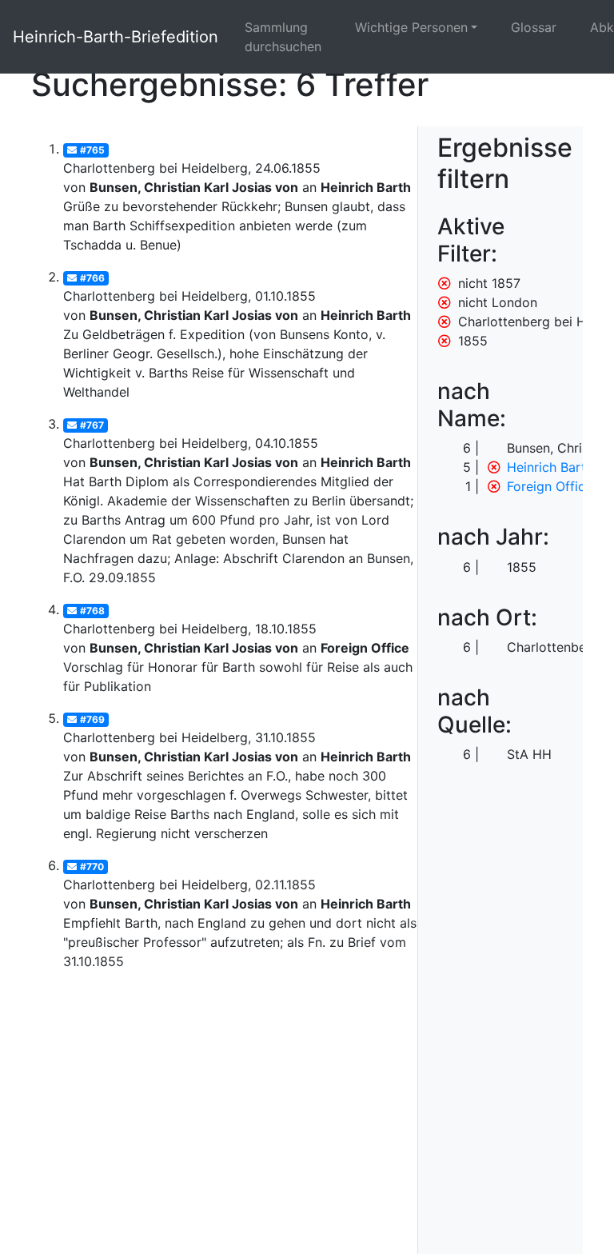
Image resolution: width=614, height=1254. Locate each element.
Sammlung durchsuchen (283, 36)
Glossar (533, 27)
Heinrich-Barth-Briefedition (115, 36)
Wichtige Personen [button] (411, 27)
